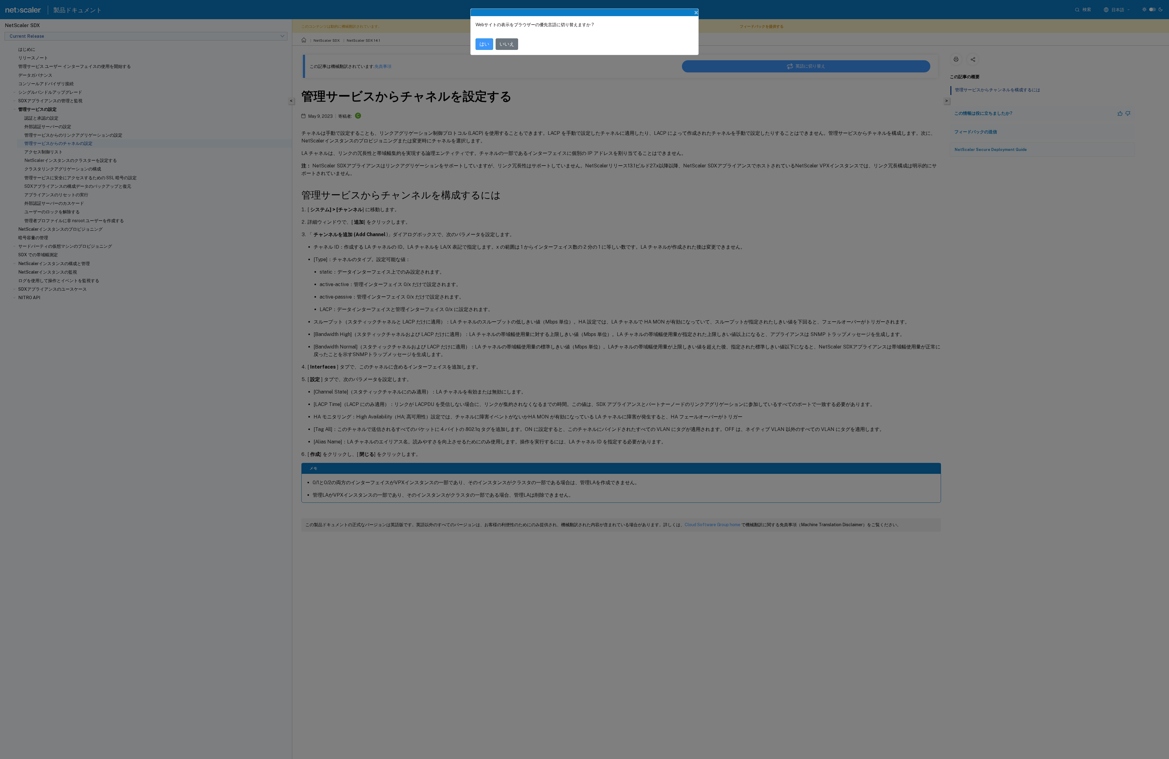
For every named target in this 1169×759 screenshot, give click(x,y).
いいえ (507, 44)
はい (484, 44)
